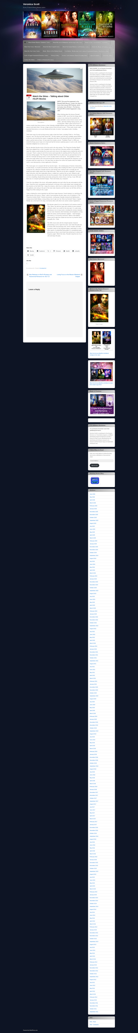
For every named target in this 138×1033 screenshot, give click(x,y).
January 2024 (93, 579)
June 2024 (92, 564)
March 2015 (93, 889)
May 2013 (92, 953)
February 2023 (93, 611)
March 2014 (93, 924)
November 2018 (94, 760)
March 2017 (93, 818)
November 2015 (94, 865)
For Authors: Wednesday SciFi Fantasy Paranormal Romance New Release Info (86, 51)
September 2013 (94, 941)
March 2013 (93, 959)
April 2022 (92, 640)
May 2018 (92, 777)
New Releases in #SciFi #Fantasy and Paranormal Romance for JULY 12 (40, 275)
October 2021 (93, 658)
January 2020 (93, 719)
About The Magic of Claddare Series (102, 46)
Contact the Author (29, 59)
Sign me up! (94, 465)
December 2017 (94, 792)
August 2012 (93, 979)
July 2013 (92, 947)
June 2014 (92, 915)
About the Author (107, 55)
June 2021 (92, 669)
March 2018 (93, 783)
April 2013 (92, 956)
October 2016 (93, 833)
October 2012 (93, 973)
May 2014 (92, 918)
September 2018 (94, 766)
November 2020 (94, 690)
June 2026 (92, 494)
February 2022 (93, 646)
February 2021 (93, 681)
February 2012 (93, 997)
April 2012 (92, 991)
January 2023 (93, 614)
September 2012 (94, 976)
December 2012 (94, 968)
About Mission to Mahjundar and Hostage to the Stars (67, 42)
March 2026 (93, 503)
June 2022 (92, 634)
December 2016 (94, 827)
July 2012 (92, 982)
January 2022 (93, 649)
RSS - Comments (94, 1024)
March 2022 (93, 643)
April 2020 (92, 710)
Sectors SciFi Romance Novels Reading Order (74, 55)
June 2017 (92, 810)
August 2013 (93, 944)
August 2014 (93, 909)
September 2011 (94, 1011)
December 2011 (94, 1003)
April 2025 (92, 535)
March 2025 (93, 538)
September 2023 (94, 590)
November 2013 (94, 935)
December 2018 (94, 757)
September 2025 (94, 520)
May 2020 (92, 707)
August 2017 (93, 804)
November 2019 (94, 725)
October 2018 (93, 763)
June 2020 (92, 704)
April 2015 (92, 886)
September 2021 (94, 660)
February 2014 (93, 927)
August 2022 (93, 628)
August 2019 (93, 734)
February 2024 (93, 576)
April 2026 (92, 500)
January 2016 (93, 859)
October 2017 (93, 798)
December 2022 (94, 617)
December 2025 (94, 511)
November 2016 (94, 830)
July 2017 (92, 807)
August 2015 (93, 874)
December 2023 (94, 582)
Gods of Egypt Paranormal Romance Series (36, 55)
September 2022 (94, 625)
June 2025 (92, 529)
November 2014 (94, 900)
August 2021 (93, 663)
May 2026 (92, 497)
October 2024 (93, 552)
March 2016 (93, 854)
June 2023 (92, 599)
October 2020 (93, 693)
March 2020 (93, 713)
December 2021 (94, 652)
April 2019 (92, 745)
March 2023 (93, 608)
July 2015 (92, 877)
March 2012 (93, 994)
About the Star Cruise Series (32, 51)
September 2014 (94, 906)
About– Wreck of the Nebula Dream (52, 51)
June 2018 (92, 775)
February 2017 (93, 821)
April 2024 (92, 570)
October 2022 (93, 622)
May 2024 (92, 567)
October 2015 (93, 868)
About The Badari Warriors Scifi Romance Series (76, 46)
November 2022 (94, 620)
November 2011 (94, 1006)
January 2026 (93, 508)
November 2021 (94, 655)
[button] (35, 218)
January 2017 (93, 824)
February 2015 (93, 892)
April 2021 (92, 675)
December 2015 (94, 862)
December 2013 (94, 932)
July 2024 (92, 561)
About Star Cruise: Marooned (32, 46)
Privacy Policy (55, 55)
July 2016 (92, 842)
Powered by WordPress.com (30, 1030)
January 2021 (93, 684)
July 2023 (92, 596)
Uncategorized (43, 268)
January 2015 (93, 894)
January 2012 (93, 1000)
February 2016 (93, 856)
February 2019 (93, 751)
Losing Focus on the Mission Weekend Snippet (68, 275)
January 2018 (93, 789)
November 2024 (94, 549)
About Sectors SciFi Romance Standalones (97, 42)
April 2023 (92, 605)
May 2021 (92, 672)
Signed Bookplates (95, 55)
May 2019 (92, 742)
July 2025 (92, 526)
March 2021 (93, 678)
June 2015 (92, 880)
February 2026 (93, 506)
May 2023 (92, 602)
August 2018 (93, 769)
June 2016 (92, 845)
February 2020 (93, 716)
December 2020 (94, 687)
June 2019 (92, 739)
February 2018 (93, 786)
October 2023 (93, 587)
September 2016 (94, 836)
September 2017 (94, 801)
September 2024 (94, 555)
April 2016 (92, 851)
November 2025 (94, 514)
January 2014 (93, 930)
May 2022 (92, 637)
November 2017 (94, 795)
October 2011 (93, 1009)
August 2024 (93, 558)
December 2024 (94, 546)
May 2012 (92, 988)
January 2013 (93, 965)
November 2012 (94, 970)
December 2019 (94, 722)
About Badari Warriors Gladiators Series (39, 42)
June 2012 (92, 985)
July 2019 (92, 737)
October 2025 (93, 517)
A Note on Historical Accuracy (45, 59)
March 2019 (93, 748)
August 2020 (93, 699)
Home (25, 42)
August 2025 (93, 523)
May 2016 (92, 848)
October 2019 (93, 728)
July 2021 (92, 666)
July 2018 (92, 772)
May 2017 (92, 813)
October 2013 (93, 938)
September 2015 (94, 871)
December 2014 (94, 897)
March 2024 (93, 573)
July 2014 (92, 912)
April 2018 (92, 780)
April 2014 (92, 921)
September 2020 (94, 696)
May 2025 (92, 532)
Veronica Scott (31, 4)
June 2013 (92, 950)
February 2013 (93, 962)
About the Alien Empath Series (51, 46)
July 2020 (92, 701)
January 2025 (93, 544)
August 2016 (93, 839)
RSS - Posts (93, 1021)
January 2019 (93, 754)
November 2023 (94, 584)
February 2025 (93, 541)
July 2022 (92, 631)
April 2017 (92, 815)
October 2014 (93, 903)
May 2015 (92, 883)
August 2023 (93, 593)
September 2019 (94, 731)
